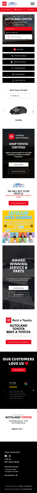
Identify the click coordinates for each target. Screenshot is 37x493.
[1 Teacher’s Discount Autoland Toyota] (18, 226)
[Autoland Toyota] (14, 3)
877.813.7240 (12, 462)
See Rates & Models (18, 342)
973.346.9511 (7, 9)
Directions (19, 9)
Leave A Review (18, 370)
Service (32, 9)
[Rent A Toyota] (18, 320)
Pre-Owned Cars (12, 32)
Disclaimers (10, 475)
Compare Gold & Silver (18, 171)
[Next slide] (33, 111)
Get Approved (19, 74)
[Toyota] (4, 4)
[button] (33, 390)
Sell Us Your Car (20, 80)
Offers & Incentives (19, 62)
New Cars (10, 29)
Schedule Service (19, 68)
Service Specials (18, 295)
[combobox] (18, 36)
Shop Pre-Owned (20, 56)
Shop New (19, 49)
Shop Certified (18, 165)
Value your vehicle (18, 203)
